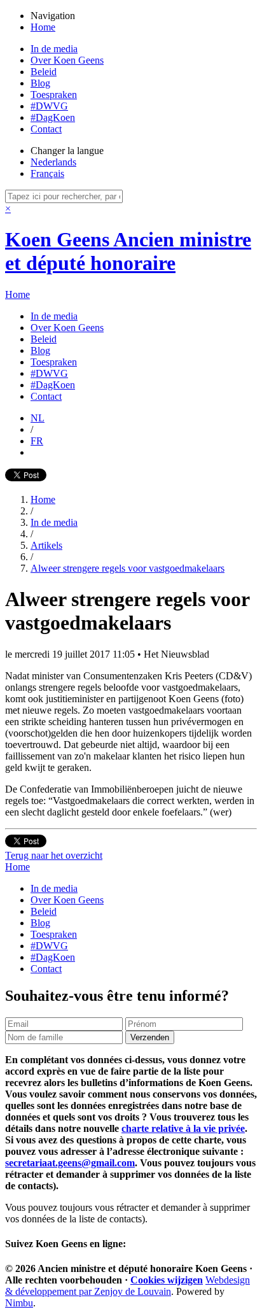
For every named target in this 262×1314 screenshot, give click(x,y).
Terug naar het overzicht (53, 855)
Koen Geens (128, 251)
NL (38, 418)
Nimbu (19, 1302)
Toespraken (54, 94)
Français (47, 173)
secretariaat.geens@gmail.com (70, 1162)
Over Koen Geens (67, 60)
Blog (40, 83)
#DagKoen (53, 117)
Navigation (53, 15)
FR (37, 440)
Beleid (44, 71)
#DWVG (49, 106)
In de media (54, 48)
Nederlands (53, 162)
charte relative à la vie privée (183, 1128)
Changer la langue (67, 150)
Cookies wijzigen (166, 1280)
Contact (46, 129)
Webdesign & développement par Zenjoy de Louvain (127, 1286)
